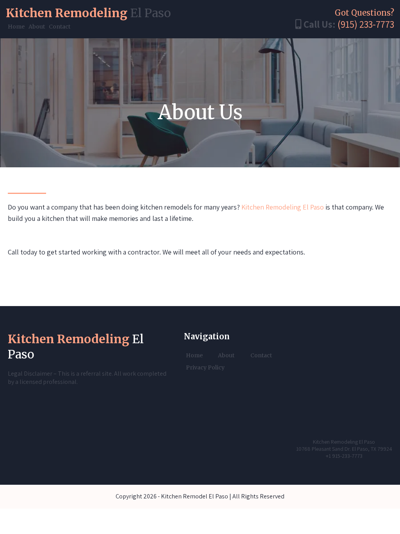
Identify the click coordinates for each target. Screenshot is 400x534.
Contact (59, 26)
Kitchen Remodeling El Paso (282, 206)
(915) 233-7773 (366, 24)
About (37, 26)
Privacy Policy (205, 367)
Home (16, 26)
